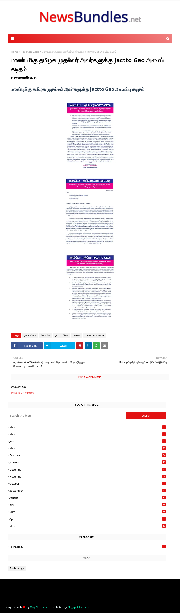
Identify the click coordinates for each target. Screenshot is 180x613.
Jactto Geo (61, 335)
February (87, 455)
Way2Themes (38, 607)
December (87, 469)
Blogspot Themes (78, 607)
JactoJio (45, 335)
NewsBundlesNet (24, 78)
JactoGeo (30, 335)
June (87, 504)
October (87, 483)
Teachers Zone (30, 51)
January (87, 462)
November (87, 476)
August (87, 497)
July (87, 441)
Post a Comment (23, 393)
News (76, 335)
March (87, 427)
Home (14, 51)
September (87, 490)
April (87, 519)
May (87, 511)
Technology (87, 547)
